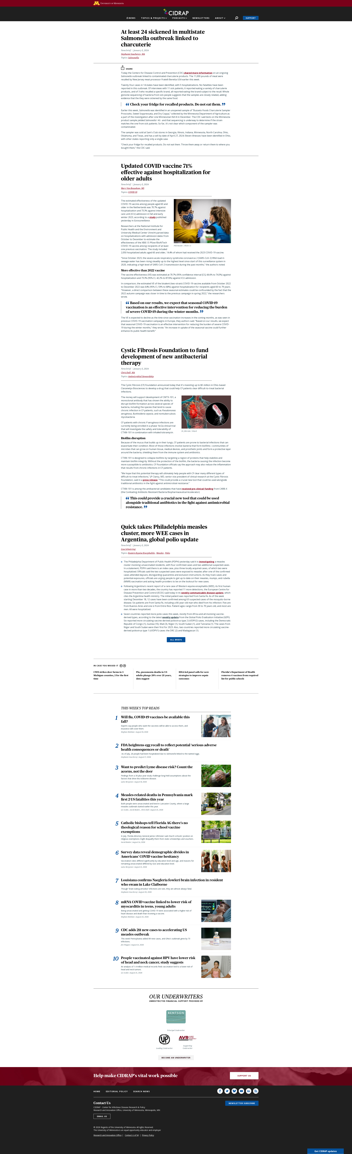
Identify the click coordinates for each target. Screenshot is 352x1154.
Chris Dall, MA (128, 372)
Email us (102, 1116)
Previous (121, 665)
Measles (160, 553)
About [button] (219, 18)
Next (124, 665)
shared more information (198, 72)
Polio (167, 553)
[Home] (175, 11)
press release (150, 479)
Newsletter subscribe (242, 1103)
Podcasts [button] (178, 18)
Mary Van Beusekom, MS (132, 188)
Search (236, 18)
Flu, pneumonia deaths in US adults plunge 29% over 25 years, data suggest (153, 675)
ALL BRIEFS (176, 639)
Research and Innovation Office (108, 1135)
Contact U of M (132, 1135)
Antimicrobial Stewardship (141, 376)
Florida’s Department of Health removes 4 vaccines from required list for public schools (239, 675)
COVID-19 (132, 192)
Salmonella (133, 57)
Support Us (244, 1075)
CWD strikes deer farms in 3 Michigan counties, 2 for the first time (111, 675)
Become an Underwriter (176, 1057)
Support (251, 18)
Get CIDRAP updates (325, 1151)
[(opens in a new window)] (109, 3)
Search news (141, 1091)
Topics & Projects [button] (153, 18)
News (132, 18)
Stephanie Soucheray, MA (133, 54)
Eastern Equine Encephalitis (141, 553)
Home (97, 1091)
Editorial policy (117, 1091)
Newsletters (201, 18)
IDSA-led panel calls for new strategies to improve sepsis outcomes (194, 675)
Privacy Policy (148, 1135)
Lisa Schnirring (128, 549)
